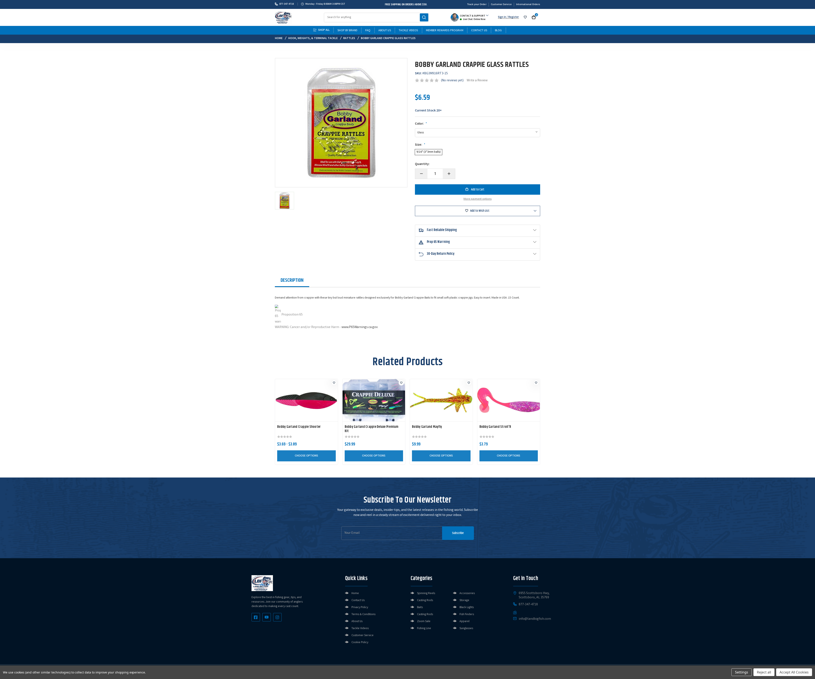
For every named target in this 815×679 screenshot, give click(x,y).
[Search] (424, 17)
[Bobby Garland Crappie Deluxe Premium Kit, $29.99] (374, 400)
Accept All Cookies (794, 672)
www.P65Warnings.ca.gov (359, 327)
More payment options (478, 199)
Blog (498, 30)
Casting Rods (425, 600)
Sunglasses (466, 628)
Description (292, 280)
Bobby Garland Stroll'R (495, 427)
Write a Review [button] (477, 80)
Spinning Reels (426, 593)
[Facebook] (256, 617)
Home (355, 593)
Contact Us (479, 30)
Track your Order (476, 4)
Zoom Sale (423, 621)
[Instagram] (277, 617)
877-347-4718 (286, 4)
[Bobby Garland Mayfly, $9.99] (441, 400)
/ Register (512, 17)
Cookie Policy (359, 642)
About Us (384, 30)
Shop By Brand (347, 30)
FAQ (367, 30)
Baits (420, 607)
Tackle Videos (408, 30)
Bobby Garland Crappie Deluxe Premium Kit (372, 429)
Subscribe (458, 533)
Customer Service (501, 4)
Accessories (467, 593)
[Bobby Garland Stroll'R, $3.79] (508, 400)
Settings (741, 672)
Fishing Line (424, 628)
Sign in (502, 17)
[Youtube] (266, 617)
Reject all (764, 672)
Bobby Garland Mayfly (427, 427)
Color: (421, 124)
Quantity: (422, 164)
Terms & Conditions (363, 614)
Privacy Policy (359, 607)
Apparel (464, 621)
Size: (420, 145)
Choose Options (306, 456)
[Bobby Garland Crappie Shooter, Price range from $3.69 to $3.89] (306, 400)
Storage (464, 600)
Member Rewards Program (444, 30)
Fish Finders (466, 614)
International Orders (528, 4)
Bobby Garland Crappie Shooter (299, 427)
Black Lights (466, 607)
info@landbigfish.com (535, 619)
